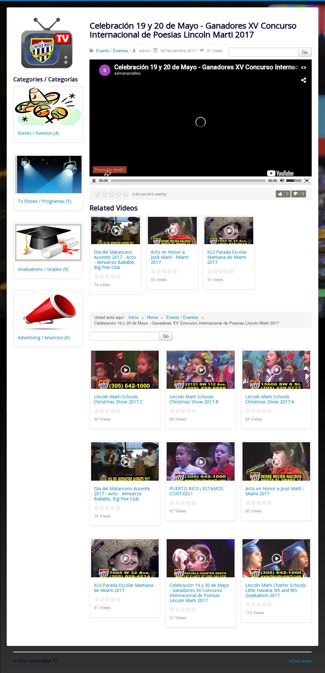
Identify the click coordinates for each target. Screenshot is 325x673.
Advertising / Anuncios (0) (44, 337)
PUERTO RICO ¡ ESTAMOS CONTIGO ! (196, 491)
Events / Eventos (112, 50)
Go (305, 52)
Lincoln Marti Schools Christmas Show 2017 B (194, 399)
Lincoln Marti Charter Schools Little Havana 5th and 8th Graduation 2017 (275, 590)
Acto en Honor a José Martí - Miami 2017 (170, 257)
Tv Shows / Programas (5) (44, 201)
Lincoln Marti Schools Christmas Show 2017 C (118, 399)
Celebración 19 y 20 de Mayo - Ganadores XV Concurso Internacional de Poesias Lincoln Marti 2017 (199, 592)
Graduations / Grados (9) (43, 269)
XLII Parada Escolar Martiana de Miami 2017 (227, 257)
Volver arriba (300, 661)
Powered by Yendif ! (110, 170)
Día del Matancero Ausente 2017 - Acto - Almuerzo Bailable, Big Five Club (115, 259)
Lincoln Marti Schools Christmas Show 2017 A (269, 399)
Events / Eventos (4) (38, 133)
